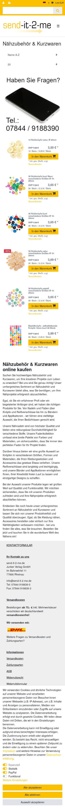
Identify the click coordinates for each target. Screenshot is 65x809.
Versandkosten (35, 164)
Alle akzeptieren (32, 787)
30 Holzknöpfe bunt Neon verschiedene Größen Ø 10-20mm (41, 178)
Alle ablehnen (32, 794)
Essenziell (14, 765)
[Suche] (57, 10)
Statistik (12, 768)
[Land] (44, 3)
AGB (9, 671)
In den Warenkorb (42, 156)
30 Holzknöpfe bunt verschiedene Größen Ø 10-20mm (41, 215)
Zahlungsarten (14, 665)
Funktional (14, 776)
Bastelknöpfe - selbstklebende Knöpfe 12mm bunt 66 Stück (42, 327)
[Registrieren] (10, 3)
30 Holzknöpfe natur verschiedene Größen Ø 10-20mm (41, 253)
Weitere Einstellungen (15, 780)
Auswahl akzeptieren (32, 802)
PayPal (12, 772)
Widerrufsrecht (14, 677)
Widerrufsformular (16, 684)
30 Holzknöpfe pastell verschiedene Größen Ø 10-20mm (41, 290)
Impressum (9, 751)
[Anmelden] (3, 3)
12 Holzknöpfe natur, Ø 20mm (42, 140)
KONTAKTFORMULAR (19, 545)
